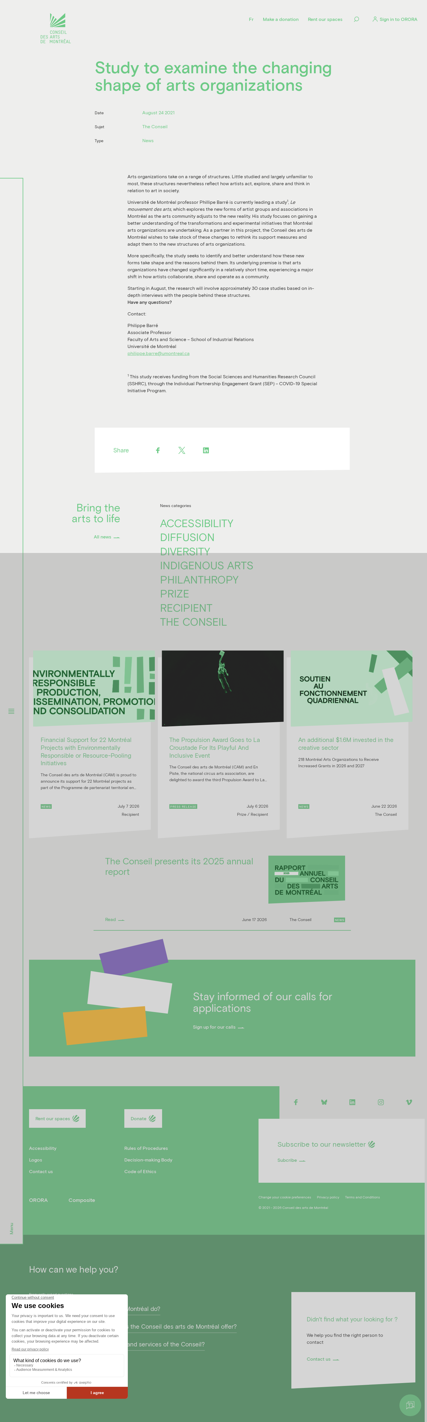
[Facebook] (157, 450)
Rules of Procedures (146, 1148)
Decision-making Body (148, 1159)
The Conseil (193, 621)
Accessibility (196, 522)
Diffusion (187, 536)
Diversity (185, 551)
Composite (82, 1200)
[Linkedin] (206, 450)
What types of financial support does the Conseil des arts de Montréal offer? (133, 1326)
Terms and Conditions (362, 1197)
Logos (35, 1159)
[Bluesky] (324, 1102)
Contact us (41, 1171)
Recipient (186, 607)
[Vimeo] (409, 1102)
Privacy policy (328, 1197)
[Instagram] (380, 1102)
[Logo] (56, 29)
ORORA (38, 1200)
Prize (174, 593)
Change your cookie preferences (285, 1197)
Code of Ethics (140, 1171)
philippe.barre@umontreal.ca (159, 353)
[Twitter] (182, 450)
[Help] (410, 1405)
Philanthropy (199, 579)
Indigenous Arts (207, 565)
